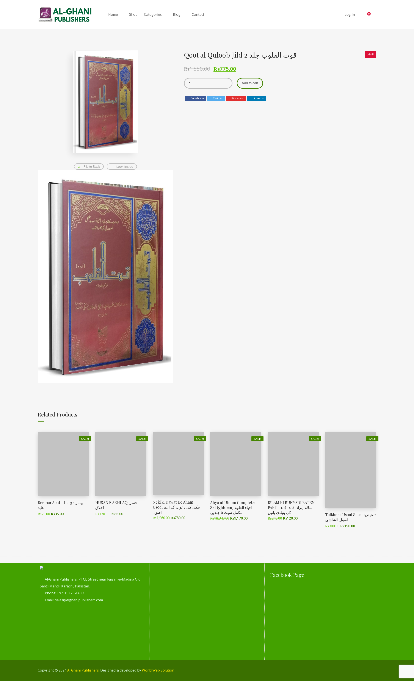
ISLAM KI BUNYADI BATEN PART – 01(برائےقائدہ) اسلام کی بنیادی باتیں (291, 507)
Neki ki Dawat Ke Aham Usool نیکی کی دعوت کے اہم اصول (176, 507)
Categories (153, 14)
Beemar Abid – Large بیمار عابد (60, 505)
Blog (176, 14)
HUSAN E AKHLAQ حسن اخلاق (116, 505)
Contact (198, 14)
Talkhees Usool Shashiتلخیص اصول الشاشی (350, 517)
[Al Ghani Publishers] (65, 14)
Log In (350, 14)
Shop (133, 14)
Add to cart (250, 83)
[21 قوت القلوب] (105, 276)
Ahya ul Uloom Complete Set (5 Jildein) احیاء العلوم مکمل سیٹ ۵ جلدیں (232, 507)
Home (113, 14)
